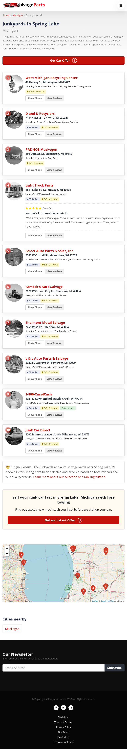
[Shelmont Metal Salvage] (14, 328)
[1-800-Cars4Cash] (14, 400)
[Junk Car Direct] (14, 436)
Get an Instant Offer (61, 520)
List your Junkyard (63, 742)
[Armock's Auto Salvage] (14, 292)
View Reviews (54, 98)
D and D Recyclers (40, 113)
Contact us (63, 737)
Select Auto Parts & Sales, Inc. (49, 251)
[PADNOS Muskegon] (14, 155)
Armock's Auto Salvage (44, 286)
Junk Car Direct (37, 430)
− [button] (7, 554)
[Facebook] (56, 707)
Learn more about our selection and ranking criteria (69, 477)
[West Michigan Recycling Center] (14, 83)
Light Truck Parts (39, 185)
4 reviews (53, 199)
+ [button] (7, 549)
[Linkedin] (70, 707)
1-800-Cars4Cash (38, 394)
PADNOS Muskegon (41, 149)
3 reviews (40, 91)
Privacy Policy (63, 727)
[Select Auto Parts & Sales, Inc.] (14, 257)
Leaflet (95, 600)
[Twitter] (63, 707)
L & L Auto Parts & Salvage (46, 358)
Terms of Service (63, 722)
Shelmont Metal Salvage (45, 322)
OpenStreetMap (107, 600)
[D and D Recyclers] (14, 119)
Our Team (63, 732)
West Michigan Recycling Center (51, 77)
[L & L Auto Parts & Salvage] (14, 364)
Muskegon (12, 629)
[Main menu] (121, 5)
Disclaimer (63, 717)
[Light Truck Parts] (14, 191)
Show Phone (35, 98)
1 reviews (53, 443)
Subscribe (114, 668)
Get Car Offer (61, 60)
